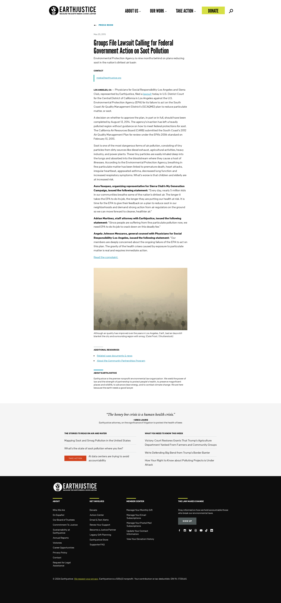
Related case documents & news (114, 355)
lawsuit (147, 93)
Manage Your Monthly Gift (139, 509)
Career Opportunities (63, 547)
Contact (57, 557)
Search (230, 10)
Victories (57, 542)
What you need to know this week (164, 433)
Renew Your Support (100, 524)
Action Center (97, 514)
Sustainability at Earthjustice (61, 531)
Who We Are (59, 509)
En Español (58, 514)
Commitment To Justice (65, 524)
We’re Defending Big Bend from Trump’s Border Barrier (177, 452)
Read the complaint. (106, 257)
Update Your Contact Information (137, 532)
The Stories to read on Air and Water (85, 433)
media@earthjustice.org (108, 77)
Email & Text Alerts (99, 519)
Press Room (106, 25)
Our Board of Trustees (64, 519)
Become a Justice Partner (103, 529)
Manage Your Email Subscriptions (136, 516)
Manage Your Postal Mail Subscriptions (139, 524)
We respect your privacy (86, 578)
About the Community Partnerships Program (121, 360)
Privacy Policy (60, 552)
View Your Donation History (140, 538)
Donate (213, 11)
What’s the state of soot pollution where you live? (93, 448)
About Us (131, 11)
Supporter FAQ (97, 544)
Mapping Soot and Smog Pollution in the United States (97, 440)
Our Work (157, 11)
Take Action (184, 11)
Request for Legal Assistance (62, 564)
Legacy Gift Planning (100, 534)
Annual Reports (61, 537)
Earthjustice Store (99, 539)
